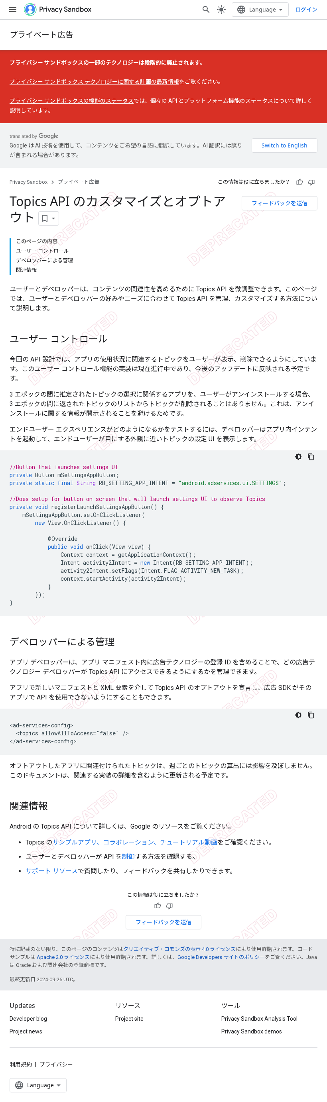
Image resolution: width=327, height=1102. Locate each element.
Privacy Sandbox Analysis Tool (259, 1019)
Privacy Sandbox (28, 182)
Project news (26, 1031)
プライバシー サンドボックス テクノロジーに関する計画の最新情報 (94, 82)
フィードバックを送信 (279, 203)
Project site (129, 1019)
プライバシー (56, 1064)
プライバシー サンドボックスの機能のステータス (72, 101)
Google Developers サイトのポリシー (221, 957)
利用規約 (21, 1064)
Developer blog (28, 1019)
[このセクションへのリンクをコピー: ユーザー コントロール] (116, 340)
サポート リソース (52, 871)
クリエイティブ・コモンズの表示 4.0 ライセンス (179, 949)
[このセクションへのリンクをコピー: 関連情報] (56, 807)
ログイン (306, 9)
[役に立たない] (311, 182)
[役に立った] (299, 182)
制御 (128, 856)
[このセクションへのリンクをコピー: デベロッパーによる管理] (122, 643)
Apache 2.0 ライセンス (63, 957)
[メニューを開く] (13, 9)
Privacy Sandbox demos (251, 1031)
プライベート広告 (41, 34)
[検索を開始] (206, 9)
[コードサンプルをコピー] (311, 456)
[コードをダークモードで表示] (298, 456)
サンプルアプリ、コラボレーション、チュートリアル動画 (134, 842)
